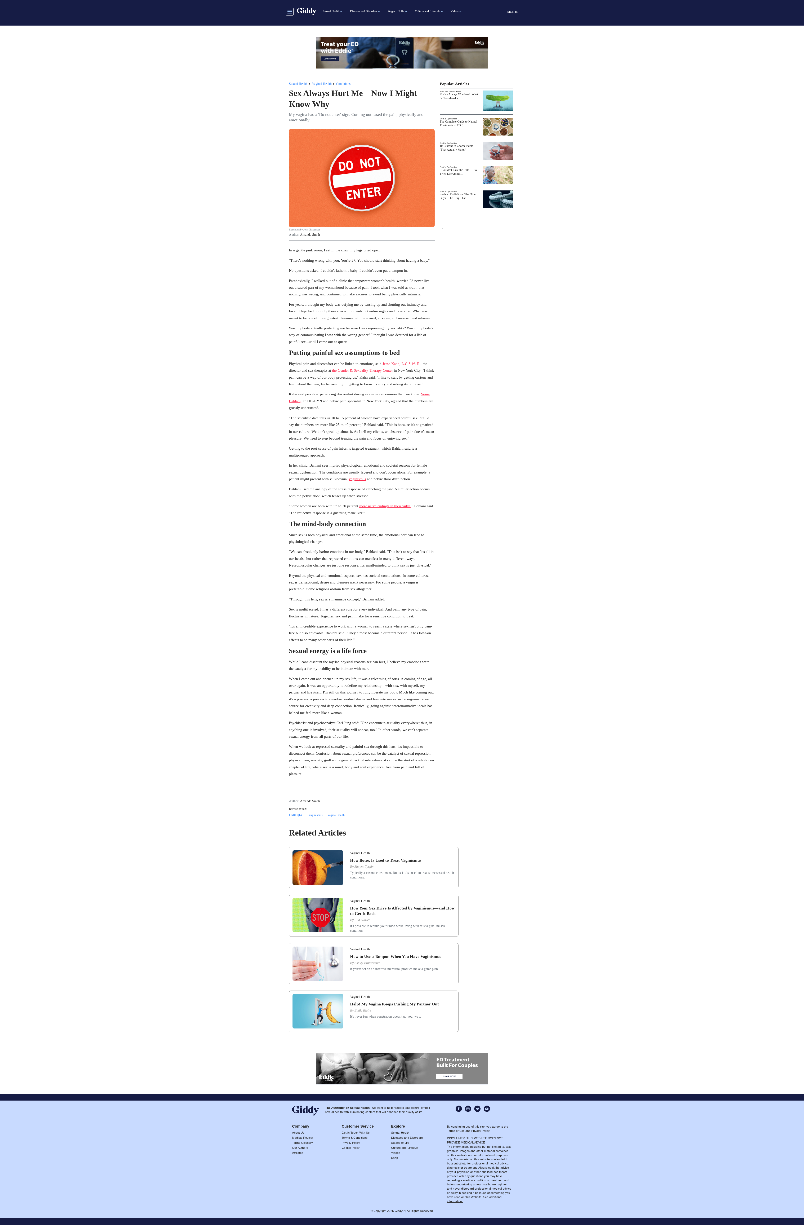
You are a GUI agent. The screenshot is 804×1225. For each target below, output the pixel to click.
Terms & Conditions (354, 1137)
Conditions (343, 83)
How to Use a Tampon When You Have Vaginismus (395, 956)
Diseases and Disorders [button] (363, 11)
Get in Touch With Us (356, 1132)
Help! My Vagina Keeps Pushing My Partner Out (394, 1004)
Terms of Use (456, 1130)
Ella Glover (362, 920)
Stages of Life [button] (396, 11)
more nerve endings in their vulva (385, 506)
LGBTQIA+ (296, 815)
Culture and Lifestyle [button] (427, 11)
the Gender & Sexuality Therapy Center (362, 370)
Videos (395, 1152)
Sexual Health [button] (331, 11)
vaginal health (336, 815)
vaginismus (357, 479)
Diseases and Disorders (407, 1137)
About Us (298, 1132)
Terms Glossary (302, 1142)
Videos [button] (455, 11)
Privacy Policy (351, 1142)
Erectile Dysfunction (448, 119)
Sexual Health (298, 83)
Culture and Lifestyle (404, 1147)
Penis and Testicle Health (450, 91)
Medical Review (302, 1137)
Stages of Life (400, 1142)
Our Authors (300, 1147)
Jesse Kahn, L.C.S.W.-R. (402, 364)
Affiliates (297, 1152)
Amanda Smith (310, 234)
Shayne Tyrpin (364, 866)
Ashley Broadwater (367, 963)
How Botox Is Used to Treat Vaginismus (385, 860)
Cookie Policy (350, 1147)
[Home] (306, 11)
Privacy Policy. (480, 1130)
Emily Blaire (362, 1010)
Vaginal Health (322, 83)
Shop (394, 1157)
